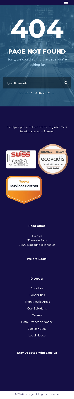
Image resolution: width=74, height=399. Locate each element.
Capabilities (37, 295)
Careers (37, 315)
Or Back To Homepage (37, 93)
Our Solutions (37, 308)
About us (37, 288)
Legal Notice (37, 335)
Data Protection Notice (37, 322)
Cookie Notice (37, 328)
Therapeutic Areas (37, 301)
